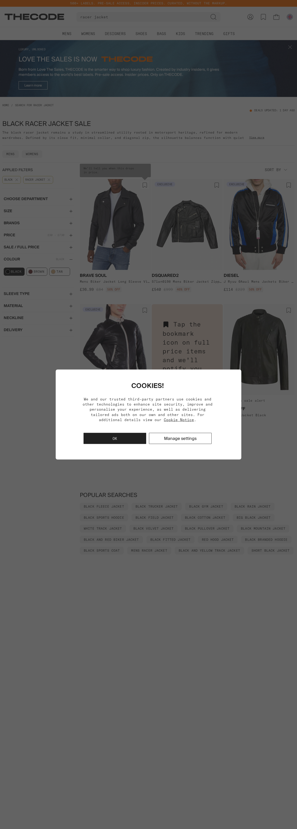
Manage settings (180, 438)
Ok (115, 438)
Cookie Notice (179, 419)
